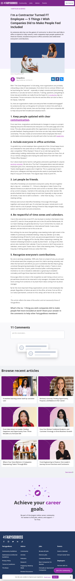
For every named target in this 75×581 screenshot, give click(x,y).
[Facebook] (4, 541)
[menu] (2, 1)
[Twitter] (13, 541)
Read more (47, 577)
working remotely (17, 164)
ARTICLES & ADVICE (18, 9)
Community (23, 3)
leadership (60, 136)
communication (20, 120)
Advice (37, 3)
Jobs (30, 3)
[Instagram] (8, 541)
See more (68, 472)
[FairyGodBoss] (13, 537)
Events (44, 3)
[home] (10, 4)
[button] (53, 79)
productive (53, 95)
